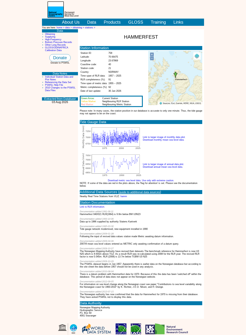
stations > (90, 27)
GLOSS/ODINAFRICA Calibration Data (56, 49)
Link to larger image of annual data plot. (163, 164)
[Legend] (197, 56)
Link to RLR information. (92, 206)
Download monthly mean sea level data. (163, 139)
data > (69, 27)
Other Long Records (55, 44)
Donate (60, 57)
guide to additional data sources (139, 192)
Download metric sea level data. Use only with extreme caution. (141, 180)
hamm (123, 196)
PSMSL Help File (54, 85)
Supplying (50, 36)
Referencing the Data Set (58, 82)
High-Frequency (53, 39)
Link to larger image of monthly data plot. (164, 137)
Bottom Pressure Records (58, 42)
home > (61, 27)
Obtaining (50, 34)
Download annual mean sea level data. (163, 167)
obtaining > (79, 27)
